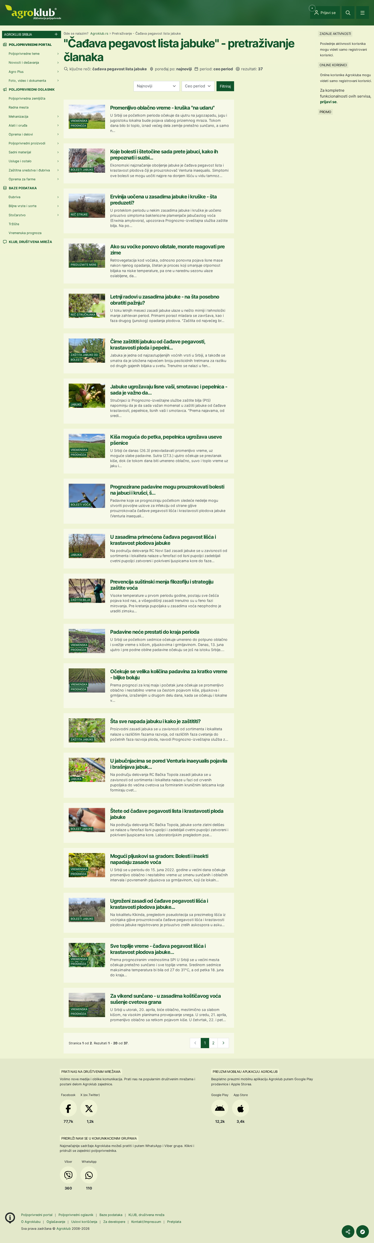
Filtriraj (225, 86)
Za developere (114, 1222)
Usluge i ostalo (20, 161)
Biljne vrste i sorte (22, 206)
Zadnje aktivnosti (335, 34)
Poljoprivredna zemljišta (27, 98)
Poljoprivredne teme (24, 54)
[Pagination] (223, 1043)
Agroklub (63, 1228)
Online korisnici (333, 65)
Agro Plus (16, 72)
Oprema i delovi (21, 134)
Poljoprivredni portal (37, 1215)
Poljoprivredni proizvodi (27, 143)
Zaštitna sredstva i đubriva (29, 170)
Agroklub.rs (99, 33)
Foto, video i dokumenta (27, 81)
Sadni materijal (20, 152)
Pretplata (174, 1222)
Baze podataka (22, 188)
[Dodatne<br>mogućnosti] (362, 1231)
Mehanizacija (18, 116)
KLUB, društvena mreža (30, 242)
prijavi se (328, 101)
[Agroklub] (33, 11)
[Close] (348, 12)
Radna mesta (18, 107)
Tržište (14, 224)
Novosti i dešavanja (24, 62)
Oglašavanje (56, 1222)
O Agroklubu (30, 1222)
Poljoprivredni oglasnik (31, 89)
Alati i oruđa (18, 125)
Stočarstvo (17, 215)
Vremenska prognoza (25, 233)
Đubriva (14, 197)
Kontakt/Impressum (146, 1222)
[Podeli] (348, 1231)
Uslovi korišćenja (84, 1222)
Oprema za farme (22, 179)
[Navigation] (362, 12)
